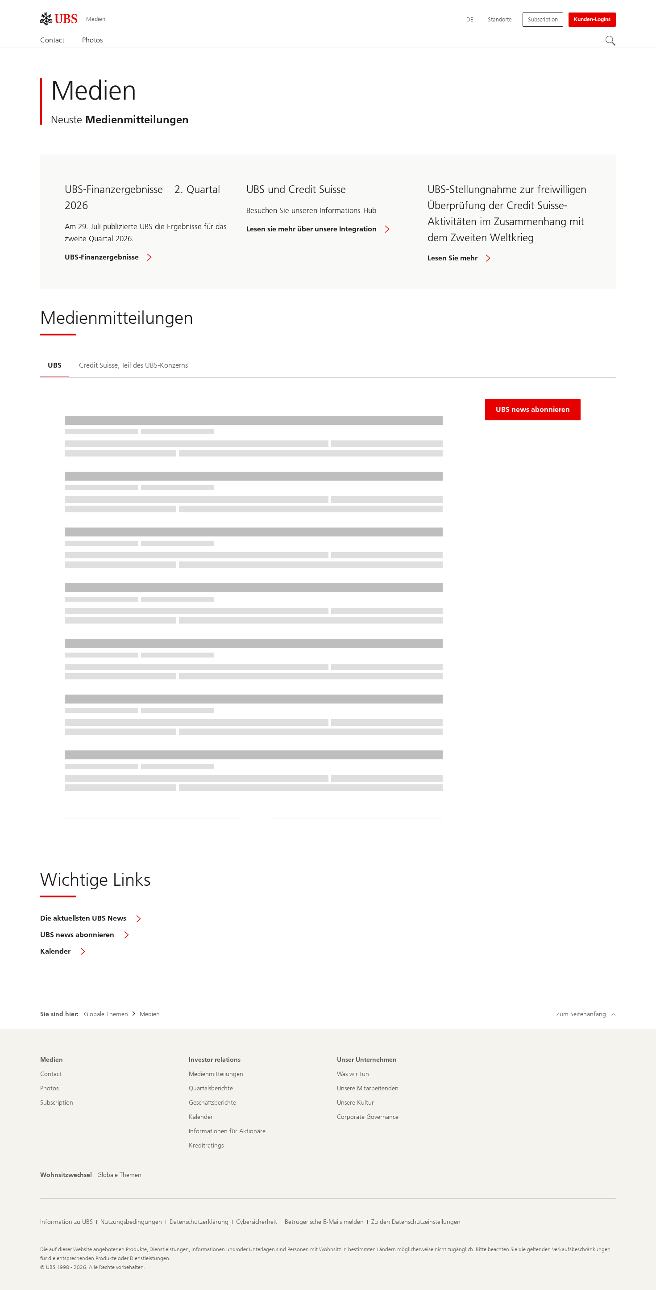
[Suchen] (610, 40)
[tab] (54, 366)
